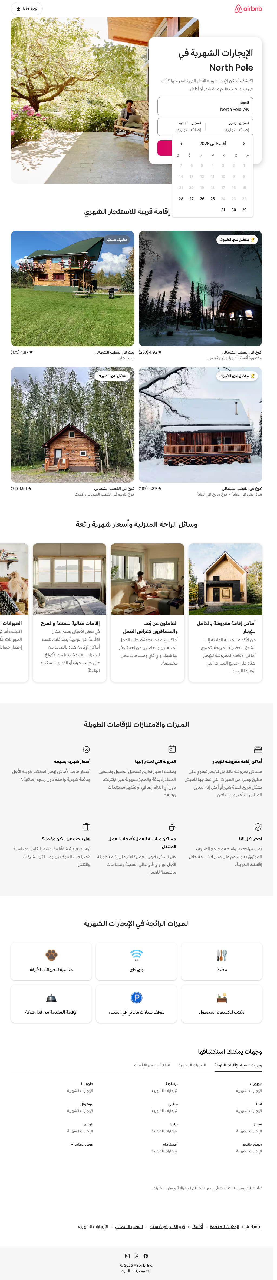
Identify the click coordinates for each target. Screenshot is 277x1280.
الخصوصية (143, 1270)
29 (244, 209)
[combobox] (205, 109)
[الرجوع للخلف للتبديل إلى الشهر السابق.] (243, 143)
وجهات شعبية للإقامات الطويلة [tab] (238, 1065)
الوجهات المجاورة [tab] (192, 1065)
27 (191, 198)
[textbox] (229, 130)
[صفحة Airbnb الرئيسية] (248, 8)
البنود (125, 1270)
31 (223, 209)
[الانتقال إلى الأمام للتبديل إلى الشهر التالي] (181, 143)
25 (212, 198)
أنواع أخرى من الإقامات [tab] (152, 1065)
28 (181, 198)
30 (234, 209)
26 (202, 198)
